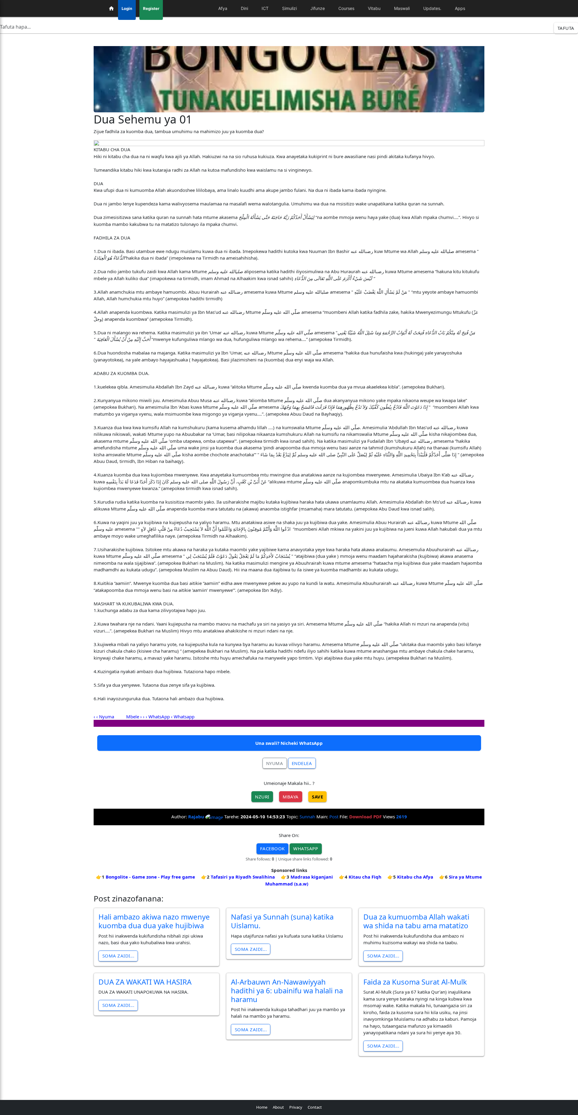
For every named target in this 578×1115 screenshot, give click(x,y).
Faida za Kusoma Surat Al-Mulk (415, 982)
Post (333, 817)
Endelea (302, 763)
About (278, 1107)
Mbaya (291, 797)
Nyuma (274, 763)
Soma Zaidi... (118, 956)
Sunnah (307, 817)
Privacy (295, 1107)
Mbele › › (135, 717)
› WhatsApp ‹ (159, 717)
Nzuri (262, 797)
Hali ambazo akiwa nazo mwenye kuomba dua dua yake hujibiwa (154, 921)
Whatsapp (184, 717)
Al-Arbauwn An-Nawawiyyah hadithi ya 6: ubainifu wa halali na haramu (287, 990)
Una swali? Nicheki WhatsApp (289, 743)
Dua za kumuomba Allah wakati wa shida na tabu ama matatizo (416, 921)
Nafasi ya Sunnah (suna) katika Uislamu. (282, 921)
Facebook (272, 848)
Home (261, 1107)
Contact (315, 1107)
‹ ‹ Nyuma (104, 717)
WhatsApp (305, 848)
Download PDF (365, 817)
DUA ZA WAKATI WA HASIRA (144, 982)
